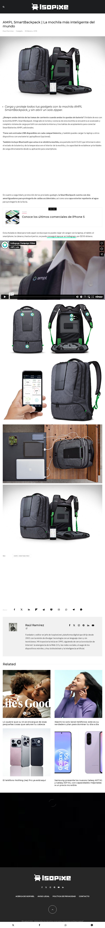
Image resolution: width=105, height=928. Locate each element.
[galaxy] (78, 752)
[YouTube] (58, 887)
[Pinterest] (54, 887)
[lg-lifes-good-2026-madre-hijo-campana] (26, 694)
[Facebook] (42, 887)
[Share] (14, 610)
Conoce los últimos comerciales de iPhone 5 (53, 216)
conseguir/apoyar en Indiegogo (61, 236)
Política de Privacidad (64, 896)
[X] (46, 887)
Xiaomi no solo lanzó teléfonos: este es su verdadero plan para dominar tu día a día (77, 723)
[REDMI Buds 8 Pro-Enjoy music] (78, 694)
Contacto (84, 896)
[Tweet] (22, 610)
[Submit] (44, 610)
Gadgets (19, 31)
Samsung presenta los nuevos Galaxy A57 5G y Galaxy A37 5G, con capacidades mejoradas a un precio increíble (78, 782)
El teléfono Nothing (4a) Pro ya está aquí (24, 780)
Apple (24, 212)
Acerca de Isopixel (25, 896)
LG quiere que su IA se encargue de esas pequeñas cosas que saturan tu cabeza (25, 723)
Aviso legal (43, 896)
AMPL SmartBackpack (22, 556)
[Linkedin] (63, 887)
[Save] (51, 610)
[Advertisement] (52, 172)
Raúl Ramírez (8, 31)
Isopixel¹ (80, 921)
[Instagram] (50, 887)
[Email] (59, 610)
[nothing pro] (26, 752)
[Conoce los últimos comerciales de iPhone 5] (12, 217)
